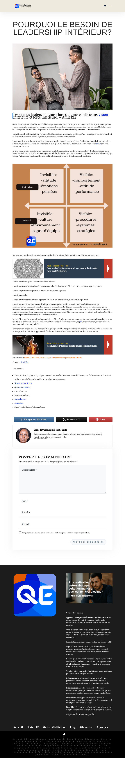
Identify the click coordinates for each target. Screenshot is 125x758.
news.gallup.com (20, 399)
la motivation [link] (23, 295)
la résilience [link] (23, 300)
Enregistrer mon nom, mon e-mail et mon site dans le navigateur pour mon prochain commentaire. (56, 533)
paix (80, 322)
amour (98, 144)
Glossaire (86, 727)
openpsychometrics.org (22, 387)
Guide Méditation (54, 727)
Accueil (18, 727)
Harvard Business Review (23, 383)
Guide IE (33, 727)
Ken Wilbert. (25, 362)
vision (103, 114)
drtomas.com (18, 403)
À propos (102, 727)
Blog (73, 727)
